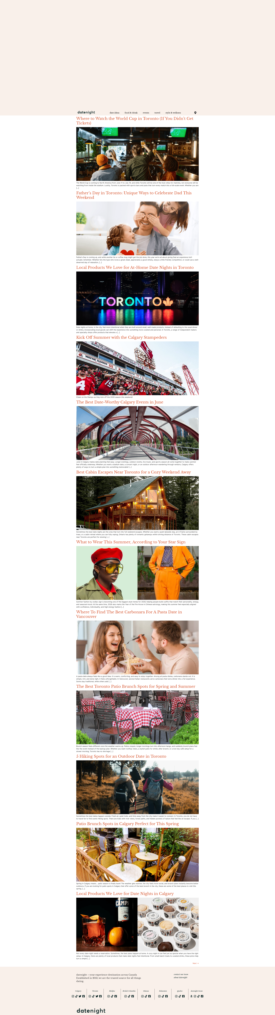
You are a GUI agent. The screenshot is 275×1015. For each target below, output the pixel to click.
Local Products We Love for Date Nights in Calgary (125, 893)
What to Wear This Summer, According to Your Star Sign (131, 542)
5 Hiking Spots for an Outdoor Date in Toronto (121, 756)
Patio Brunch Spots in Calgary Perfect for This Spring (127, 823)
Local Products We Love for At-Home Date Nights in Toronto (135, 267)
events (146, 113)
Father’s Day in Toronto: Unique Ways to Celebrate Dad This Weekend (134, 195)
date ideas (114, 113)
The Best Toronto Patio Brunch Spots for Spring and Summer (135, 686)
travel (157, 113)
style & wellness (173, 113)
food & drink (131, 113)
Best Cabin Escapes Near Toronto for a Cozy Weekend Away (133, 472)
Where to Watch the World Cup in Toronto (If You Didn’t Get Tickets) (134, 120)
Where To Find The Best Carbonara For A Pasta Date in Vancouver (129, 614)
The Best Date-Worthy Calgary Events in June (119, 402)
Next (196, 963)
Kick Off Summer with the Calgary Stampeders (121, 337)
